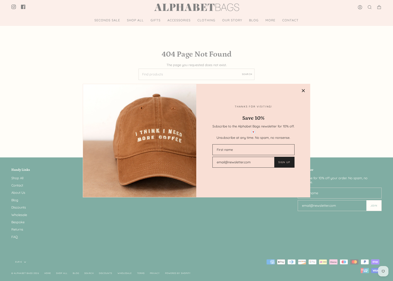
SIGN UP (284, 162)
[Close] (303, 90)
